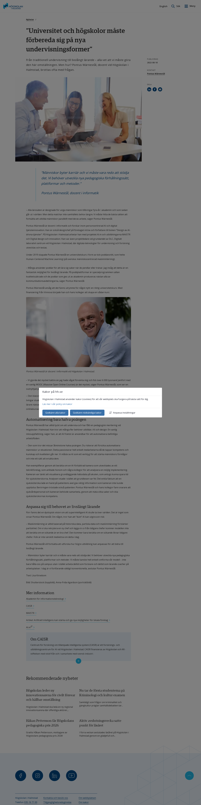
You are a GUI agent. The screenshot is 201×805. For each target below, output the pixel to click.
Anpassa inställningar (124, 412)
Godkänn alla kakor (55, 412)
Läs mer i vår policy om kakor (57, 404)
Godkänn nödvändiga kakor (87, 412)
